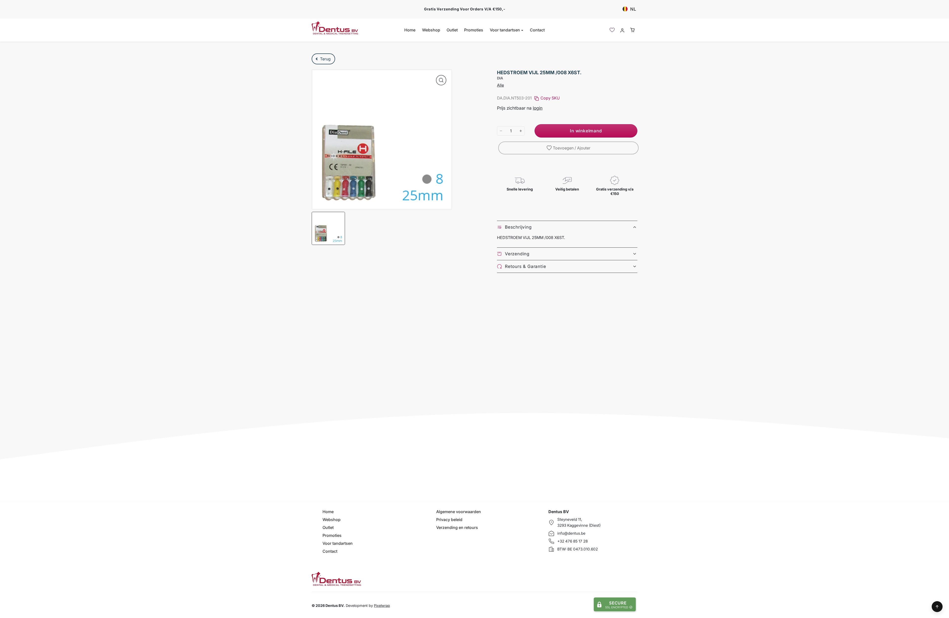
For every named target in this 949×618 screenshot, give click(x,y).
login (537, 108)
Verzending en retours (457, 527)
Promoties (473, 29)
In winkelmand (586, 130)
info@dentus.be (571, 533)
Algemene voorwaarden (458, 511)
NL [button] (633, 9)
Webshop (431, 29)
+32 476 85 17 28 (572, 541)
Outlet (452, 29)
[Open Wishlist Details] (612, 30)
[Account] (622, 30)
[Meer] (521, 131)
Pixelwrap (382, 605)
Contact (537, 29)
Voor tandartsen (338, 543)
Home (409, 29)
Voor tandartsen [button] (505, 29)
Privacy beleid (449, 519)
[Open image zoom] (441, 80)
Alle (500, 85)
